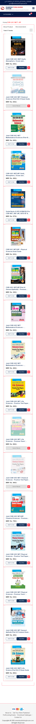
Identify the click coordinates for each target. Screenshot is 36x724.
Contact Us (18, 717)
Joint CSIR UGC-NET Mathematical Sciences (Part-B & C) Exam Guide (18, 136)
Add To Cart (11, 67)
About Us (8, 713)
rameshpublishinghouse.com (24, 720)
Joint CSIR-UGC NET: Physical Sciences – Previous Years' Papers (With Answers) (16, 593)
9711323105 (22, 1)
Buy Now (21, 67)
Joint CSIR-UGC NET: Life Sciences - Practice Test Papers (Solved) (17, 402)
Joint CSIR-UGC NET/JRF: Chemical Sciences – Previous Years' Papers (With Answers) (16, 517)
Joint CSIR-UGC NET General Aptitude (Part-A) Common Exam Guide (17, 631)
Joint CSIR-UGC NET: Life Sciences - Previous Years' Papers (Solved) (15, 440)
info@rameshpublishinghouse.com (18, 3)
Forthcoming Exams (9, 715)
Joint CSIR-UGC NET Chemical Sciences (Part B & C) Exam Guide (18, 98)
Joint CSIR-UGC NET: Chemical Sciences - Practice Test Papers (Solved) (17, 479)
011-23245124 (9, 1)
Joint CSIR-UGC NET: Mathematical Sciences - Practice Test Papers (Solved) (16, 364)
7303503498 (28, 1)
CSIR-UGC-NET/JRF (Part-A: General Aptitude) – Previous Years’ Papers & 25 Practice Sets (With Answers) (17, 288)
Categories (7, 14)
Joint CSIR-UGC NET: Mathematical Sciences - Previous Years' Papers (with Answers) (16, 326)
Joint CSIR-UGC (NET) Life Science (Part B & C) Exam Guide (17, 669)
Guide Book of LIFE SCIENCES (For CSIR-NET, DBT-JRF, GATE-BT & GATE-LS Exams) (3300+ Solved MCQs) (18, 212)
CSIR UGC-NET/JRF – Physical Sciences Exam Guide (16, 250)
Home (5, 22)
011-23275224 (16, 1)
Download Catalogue (24, 715)
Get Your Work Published (21, 713)
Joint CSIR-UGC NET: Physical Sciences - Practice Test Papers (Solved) (17, 555)
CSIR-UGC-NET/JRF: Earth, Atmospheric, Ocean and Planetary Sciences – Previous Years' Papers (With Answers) (17, 174)
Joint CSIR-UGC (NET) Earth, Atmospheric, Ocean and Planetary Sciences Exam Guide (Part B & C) (17, 60)
